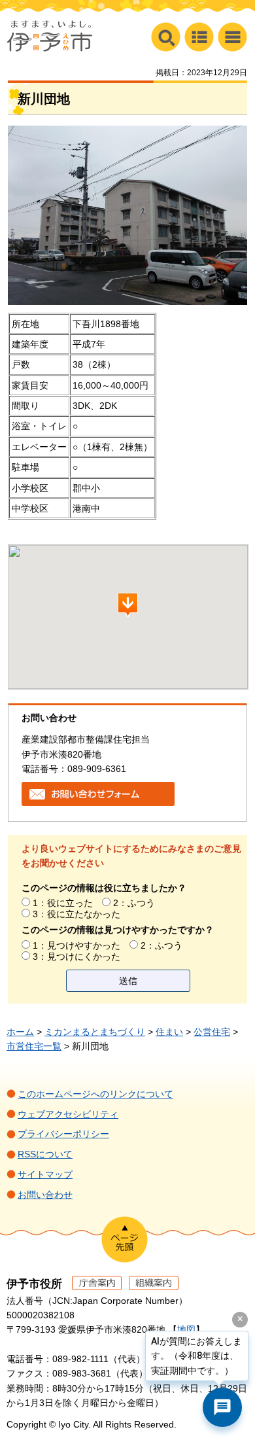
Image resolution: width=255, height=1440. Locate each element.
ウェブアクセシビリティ (68, 1114)
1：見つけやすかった (76, 945)
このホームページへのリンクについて (95, 1094)
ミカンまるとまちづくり (94, 1032)
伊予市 (50, 36)
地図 (186, 1329)
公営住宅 (212, 1032)
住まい (169, 1032)
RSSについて (45, 1154)
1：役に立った (63, 903)
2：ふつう (134, 903)
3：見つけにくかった (76, 956)
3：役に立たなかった (76, 914)
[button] (232, 37)
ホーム (20, 1032)
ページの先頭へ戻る (124, 1239)
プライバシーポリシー (63, 1134)
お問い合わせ (45, 1194)
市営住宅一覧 (34, 1046)
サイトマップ (45, 1174)
